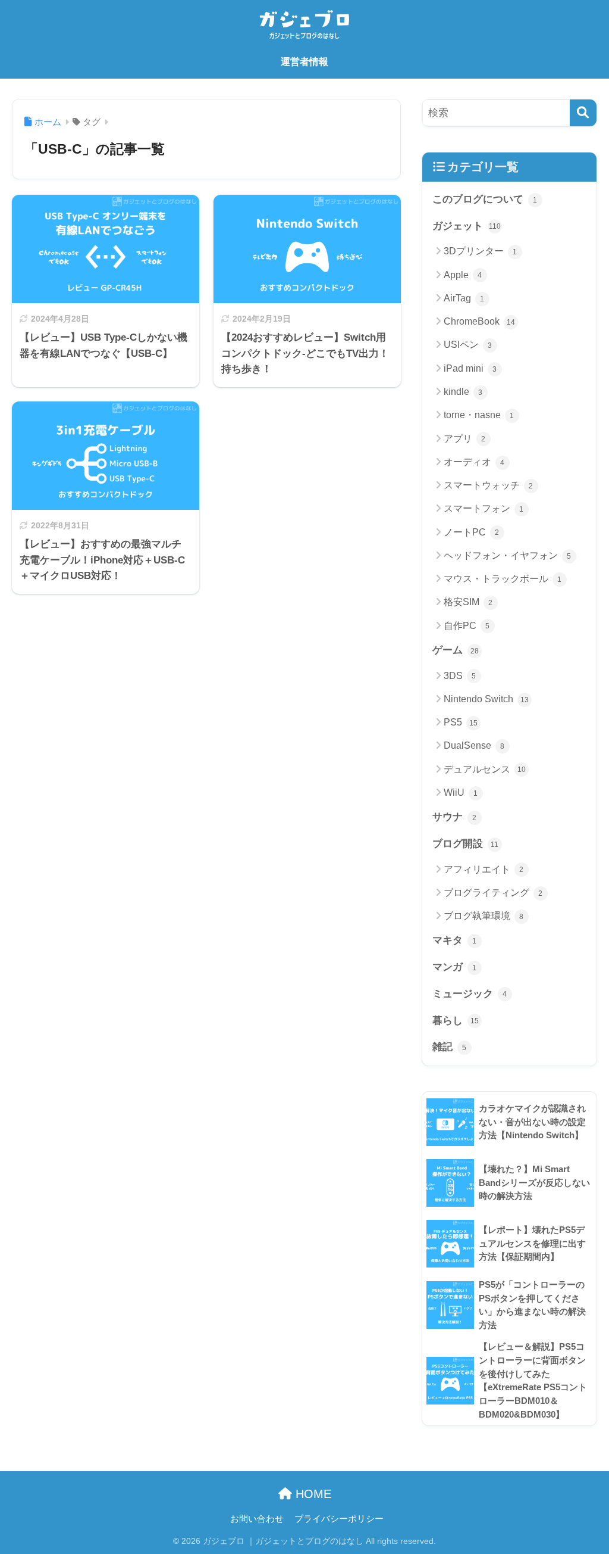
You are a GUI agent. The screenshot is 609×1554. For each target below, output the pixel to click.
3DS (460, 676)
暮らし (455, 1020)
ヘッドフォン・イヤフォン (508, 555)
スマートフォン (484, 508)
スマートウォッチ (488, 485)
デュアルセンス (485, 769)
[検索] (583, 112)
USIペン (468, 345)
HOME (311, 1493)
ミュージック (469, 993)
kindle (463, 392)
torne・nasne (479, 415)
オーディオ (474, 462)
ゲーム (455, 650)
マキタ (454, 940)
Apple (463, 275)
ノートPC (472, 532)
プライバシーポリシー (339, 1519)
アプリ (465, 439)
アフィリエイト (484, 869)
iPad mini (470, 368)
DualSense (474, 745)
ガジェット (466, 226)
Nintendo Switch (486, 699)
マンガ (454, 967)
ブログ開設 (465, 843)
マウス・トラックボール (503, 579)
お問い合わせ (257, 1519)
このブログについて (485, 199)
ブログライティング (493, 892)
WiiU (461, 792)
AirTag (464, 298)
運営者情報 (304, 62)
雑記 (449, 1046)
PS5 (461, 722)
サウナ (454, 817)
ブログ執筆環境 (484, 916)
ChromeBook (479, 321)
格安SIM (468, 602)
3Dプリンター (480, 251)
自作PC (467, 626)
